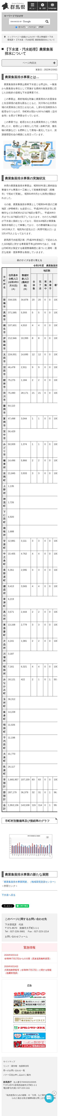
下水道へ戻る (8, 895)
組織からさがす (28, 37)
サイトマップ (9, 1061)
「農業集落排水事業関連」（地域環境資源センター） (29, 881)
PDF (41, 27)
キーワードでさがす (13, 16)
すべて (21, 27)
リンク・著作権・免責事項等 (16, 1066)
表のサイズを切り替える (29, 260)
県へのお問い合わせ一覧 (14, 1070)
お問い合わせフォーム (16, 936)
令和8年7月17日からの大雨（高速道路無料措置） (27, 958)
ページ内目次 (29, 62)
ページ (32, 27)
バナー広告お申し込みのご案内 (17, 1075)
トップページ (13, 37)
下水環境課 (10, 924)
